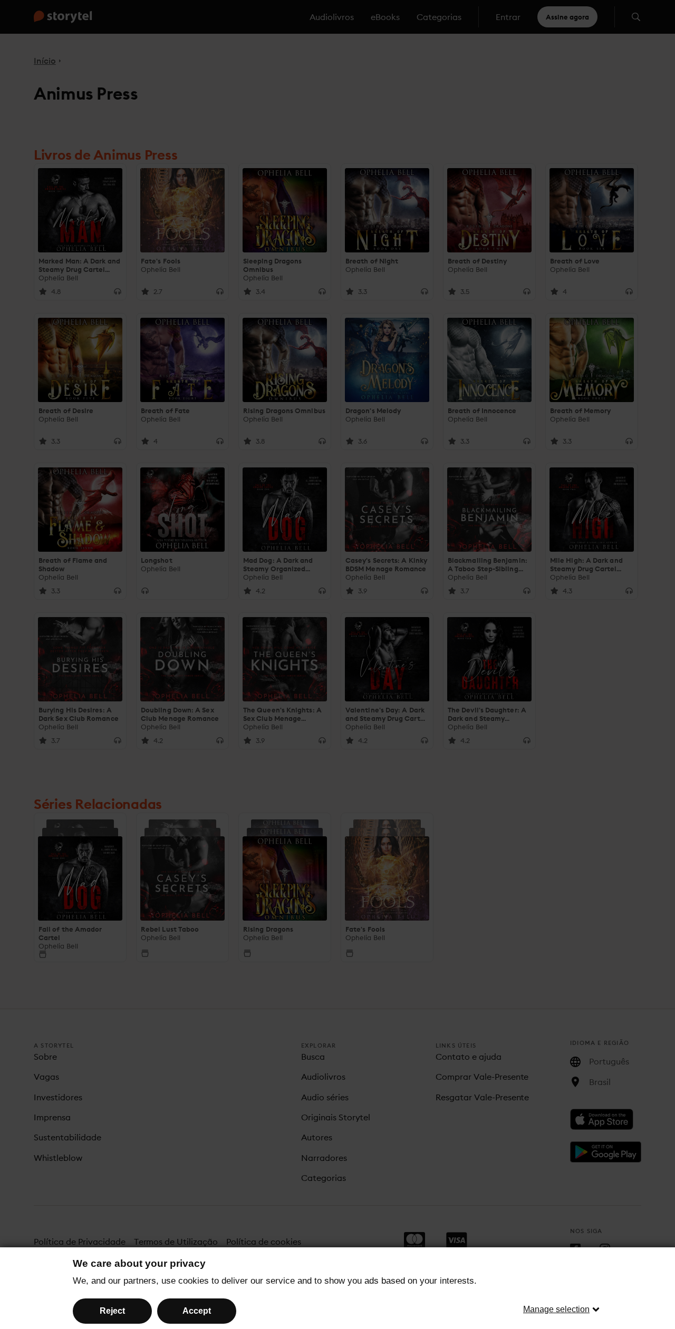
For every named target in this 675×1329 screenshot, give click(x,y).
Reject (112, 1310)
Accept (196, 1310)
